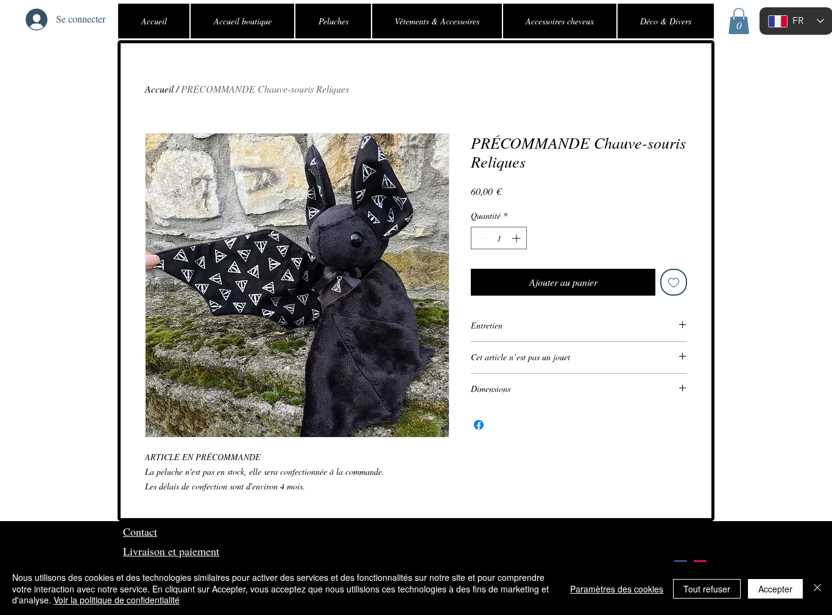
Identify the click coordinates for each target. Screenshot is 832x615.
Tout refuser (706, 589)
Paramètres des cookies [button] (616, 589)
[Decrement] (480, 238)
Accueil (159, 88)
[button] (739, 21)
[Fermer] (817, 588)
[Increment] (517, 238)
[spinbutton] (499, 238)
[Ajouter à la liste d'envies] (673, 282)
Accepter (775, 589)
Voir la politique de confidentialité (117, 600)
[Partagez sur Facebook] (478, 425)
